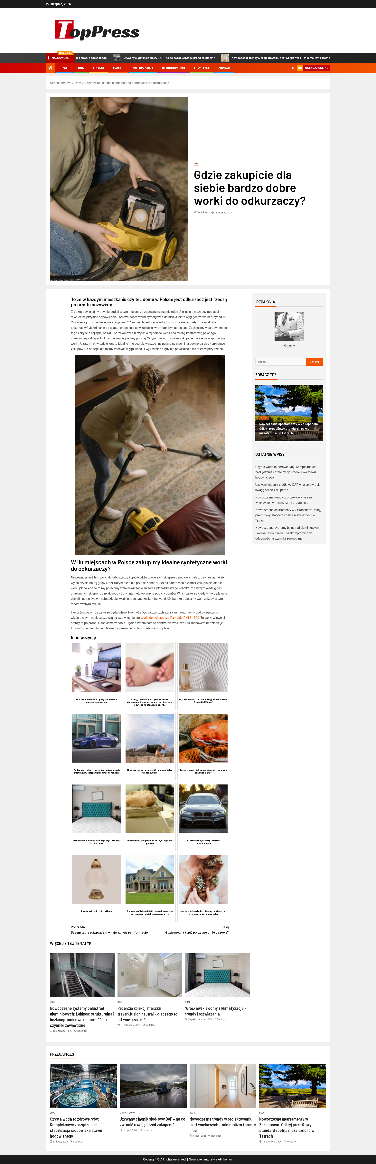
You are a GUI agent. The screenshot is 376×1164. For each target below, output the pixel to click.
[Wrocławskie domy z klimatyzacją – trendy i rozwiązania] (217, 975)
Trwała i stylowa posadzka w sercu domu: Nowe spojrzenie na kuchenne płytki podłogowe (285, 428)
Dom (81, 68)
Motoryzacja (143, 68)
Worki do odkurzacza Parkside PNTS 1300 (170, 618)
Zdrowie (224, 68)
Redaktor (202, 212)
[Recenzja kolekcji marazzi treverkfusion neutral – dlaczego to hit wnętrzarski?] (150, 975)
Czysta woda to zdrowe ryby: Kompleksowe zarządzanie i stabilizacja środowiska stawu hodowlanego (285, 472)
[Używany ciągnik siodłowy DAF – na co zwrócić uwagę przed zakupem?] (153, 1086)
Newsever (196, 1159)
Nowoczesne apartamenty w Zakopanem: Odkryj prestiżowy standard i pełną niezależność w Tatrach (288, 515)
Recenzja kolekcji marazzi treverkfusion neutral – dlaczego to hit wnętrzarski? (147, 1014)
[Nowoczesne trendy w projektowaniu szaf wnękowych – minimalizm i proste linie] (223, 1086)
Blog (264, 417)
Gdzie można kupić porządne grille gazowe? (197, 929)
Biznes (65, 68)
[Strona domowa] (50, 68)
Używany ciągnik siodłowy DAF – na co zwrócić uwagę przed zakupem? (93, 57)
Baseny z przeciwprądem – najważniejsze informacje (109, 929)
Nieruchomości (173, 68)
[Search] (293, 68)
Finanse (99, 68)
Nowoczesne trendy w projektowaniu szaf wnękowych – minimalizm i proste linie (208, 57)
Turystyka (201, 68)
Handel (118, 68)
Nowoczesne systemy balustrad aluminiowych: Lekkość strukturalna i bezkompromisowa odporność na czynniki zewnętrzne (287, 533)
